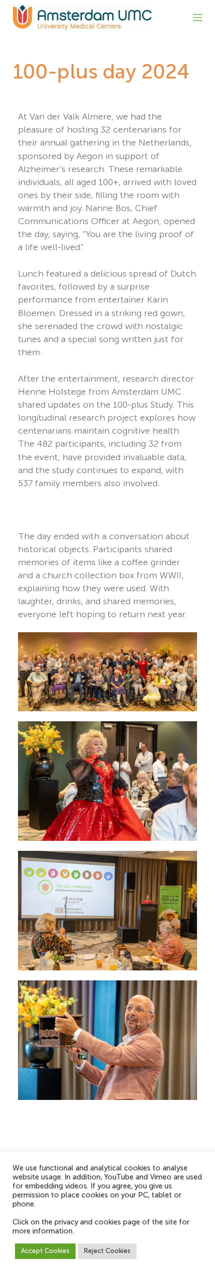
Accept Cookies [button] (45, 1251)
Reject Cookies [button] (107, 1251)
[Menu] (197, 17)
